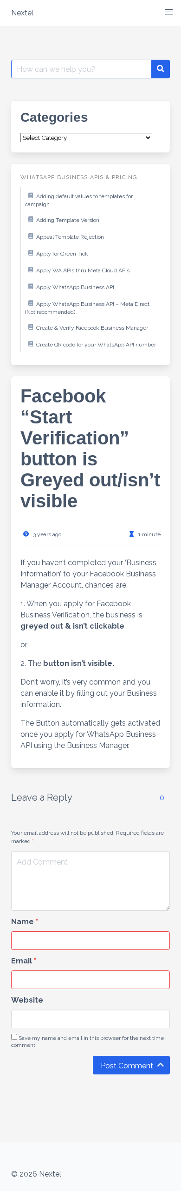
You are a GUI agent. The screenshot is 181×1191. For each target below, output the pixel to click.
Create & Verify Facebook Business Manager (92, 328)
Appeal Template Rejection (70, 237)
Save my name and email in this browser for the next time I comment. (89, 1041)
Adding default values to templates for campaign (79, 200)
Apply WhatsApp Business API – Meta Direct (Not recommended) (87, 308)
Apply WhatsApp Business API (75, 287)
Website (27, 1000)
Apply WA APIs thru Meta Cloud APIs (82, 270)
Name (24, 921)
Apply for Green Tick (62, 253)
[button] (169, 12)
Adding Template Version (67, 220)
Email (23, 960)
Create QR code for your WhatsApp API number (96, 344)
